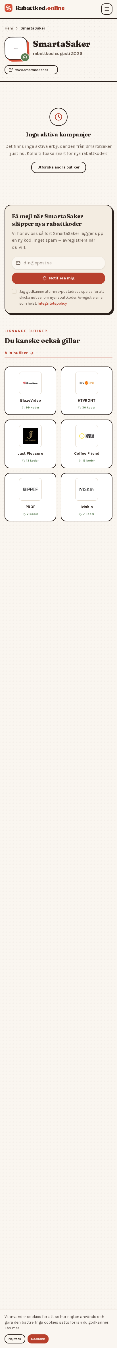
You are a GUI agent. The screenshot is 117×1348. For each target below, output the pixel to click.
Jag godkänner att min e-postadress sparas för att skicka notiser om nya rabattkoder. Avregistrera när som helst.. (61, 297)
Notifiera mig (62, 278)
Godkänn (38, 1339)
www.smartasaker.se (31, 70)
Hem (9, 28)
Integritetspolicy (52, 303)
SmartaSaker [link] (32, 28)
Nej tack (15, 1339)
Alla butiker (16, 352)
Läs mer (12, 1328)
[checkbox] (14, 291)
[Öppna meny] (106, 9)
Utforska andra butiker (58, 167)
